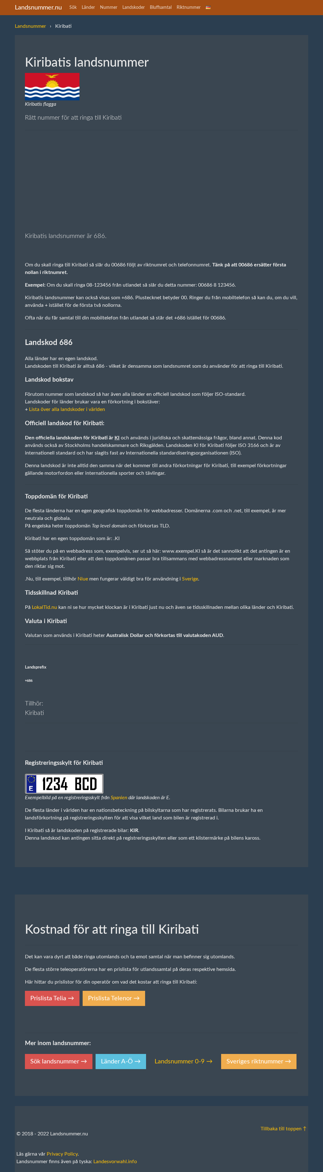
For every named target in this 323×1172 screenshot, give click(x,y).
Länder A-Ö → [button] (121, 1061)
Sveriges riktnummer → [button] (258, 1061)
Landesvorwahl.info (115, 1161)
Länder (88, 7)
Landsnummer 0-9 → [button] (184, 1061)
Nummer (108, 7)
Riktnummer (189, 7)
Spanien (119, 797)
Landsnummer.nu (38, 7)
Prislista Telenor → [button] (114, 998)
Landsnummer (30, 26)
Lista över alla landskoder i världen (67, 409)
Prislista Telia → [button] (52, 998)
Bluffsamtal (161, 7)
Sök (73, 7)
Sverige (190, 578)
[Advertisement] (161, 182)
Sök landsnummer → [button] (58, 1061)
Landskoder (133, 7)
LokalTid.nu (44, 607)
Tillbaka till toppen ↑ (284, 1128)
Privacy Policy (62, 1154)
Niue (83, 578)
